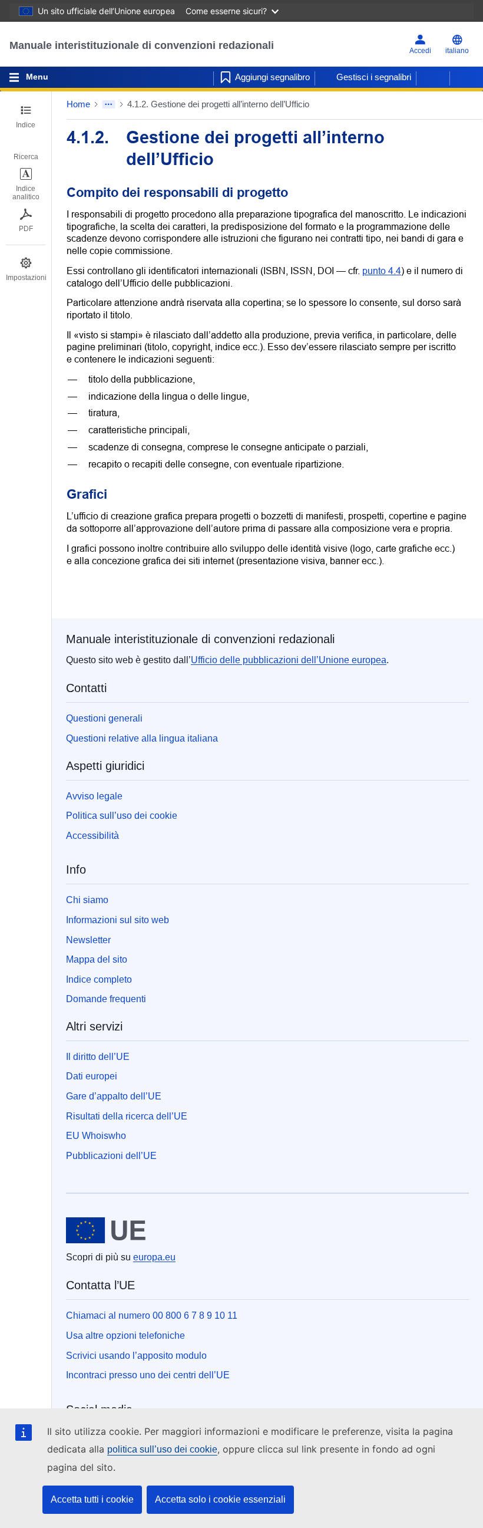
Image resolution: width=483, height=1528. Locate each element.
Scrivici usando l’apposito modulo (136, 1356)
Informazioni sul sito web (117, 920)
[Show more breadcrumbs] (108, 104)
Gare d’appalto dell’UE (113, 1096)
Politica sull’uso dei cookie (121, 816)
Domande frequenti (106, 999)
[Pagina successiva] (466, 77)
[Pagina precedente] (432, 77)
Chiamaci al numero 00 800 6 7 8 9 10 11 (151, 1315)
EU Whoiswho (96, 1136)
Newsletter (88, 940)
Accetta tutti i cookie (92, 1499)
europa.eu (154, 1257)
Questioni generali (104, 718)
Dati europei (91, 1076)
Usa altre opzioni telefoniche (125, 1336)
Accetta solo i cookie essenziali (220, 1499)
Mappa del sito (96, 959)
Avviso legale (94, 796)
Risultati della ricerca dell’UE (126, 1116)
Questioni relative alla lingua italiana (142, 738)
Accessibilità (92, 836)
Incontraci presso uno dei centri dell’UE (148, 1375)
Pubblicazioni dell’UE (111, 1156)
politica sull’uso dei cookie (162, 1449)
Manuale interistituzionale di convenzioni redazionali (141, 45)
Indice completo (99, 979)
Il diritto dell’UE (98, 1057)
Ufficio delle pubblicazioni (288, 660)
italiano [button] (457, 51)
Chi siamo (87, 900)
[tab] (25, 116)
